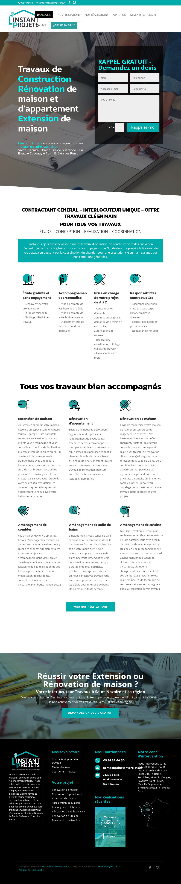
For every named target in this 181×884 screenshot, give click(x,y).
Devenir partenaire (143, 14)
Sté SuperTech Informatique (55, 866)
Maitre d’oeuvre (61, 767)
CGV (118, 866)
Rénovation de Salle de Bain (68, 811)
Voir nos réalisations (90, 606)
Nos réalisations (96, 14)
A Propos (119, 14)
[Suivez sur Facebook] (150, 868)
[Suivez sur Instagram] (157, 868)
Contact (40, 25)
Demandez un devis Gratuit (90, 712)
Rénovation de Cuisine (65, 816)
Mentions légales (106, 866)
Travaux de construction (66, 820)
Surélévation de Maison (66, 802)
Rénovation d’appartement (67, 794)
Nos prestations (68, 14)
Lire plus (110, 836)
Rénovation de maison (65, 789)
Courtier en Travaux (63, 771)
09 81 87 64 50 (65, 25)
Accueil (45, 14)
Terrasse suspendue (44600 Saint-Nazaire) (110, 821)
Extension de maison (64, 798)
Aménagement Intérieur (66, 807)
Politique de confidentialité (31, 870)
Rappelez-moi (143, 127)
